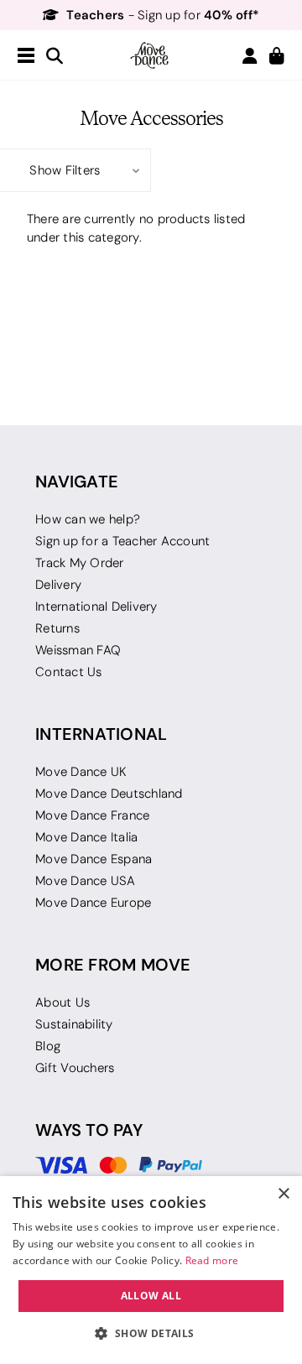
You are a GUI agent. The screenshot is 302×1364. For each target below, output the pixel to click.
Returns (57, 628)
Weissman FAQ (78, 650)
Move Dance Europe (93, 902)
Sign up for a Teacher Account (122, 541)
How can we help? (87, 519)
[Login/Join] (250, 56)
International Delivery (96, 606)
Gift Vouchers (74, 1067)
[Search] (54, 56)
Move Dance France (92, 815)
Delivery (58, 584)
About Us (62, 1002)
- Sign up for (162, 15)
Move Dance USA (85, 880)
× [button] (283, 1194)
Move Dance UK (81, 771)
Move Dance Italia (86, 837)
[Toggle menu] (26, 56)
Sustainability (74, 1024)
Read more (212, 1260)
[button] (75, 170)
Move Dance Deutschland (109, 793)
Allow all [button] (151, 1296)
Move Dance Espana (93, 859)
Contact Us (68, 671)
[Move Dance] (151, 55)
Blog (47, 1046)
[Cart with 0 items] (276, 56)
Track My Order (79, 562)
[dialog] (151, 1270)
